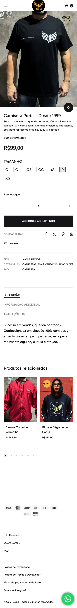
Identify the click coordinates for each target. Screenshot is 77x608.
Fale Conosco (11, 535)
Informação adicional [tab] (22, 304)
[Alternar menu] (5, 6)
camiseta (28, 269)
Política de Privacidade (17, 567)
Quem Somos (12, 542)
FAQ (6, 550)
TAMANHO (13, 161)
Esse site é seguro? (15, 590)
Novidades (66, 264)
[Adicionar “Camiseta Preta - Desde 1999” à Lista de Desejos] (68, 107)
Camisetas (29, 264)
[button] (7, 169)
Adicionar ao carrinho (38, 221)
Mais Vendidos (48, 264)
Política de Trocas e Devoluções (22, 574)
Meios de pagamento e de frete (22, 582)
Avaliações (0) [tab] (15, 314)
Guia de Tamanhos (15, 138)
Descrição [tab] (12, 295)
